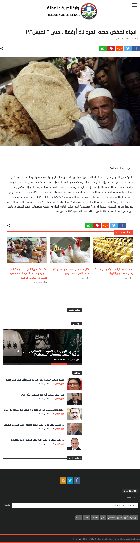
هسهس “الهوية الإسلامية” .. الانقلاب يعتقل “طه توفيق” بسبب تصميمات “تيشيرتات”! (47, 352)
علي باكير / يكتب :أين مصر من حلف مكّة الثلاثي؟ (41, 394)
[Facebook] (77, 480)
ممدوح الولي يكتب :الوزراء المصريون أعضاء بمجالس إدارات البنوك (33, 409)
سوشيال (111, 517)
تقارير (119, 517)
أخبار (118, 38)
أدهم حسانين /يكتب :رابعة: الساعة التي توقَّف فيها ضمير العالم (35, 379)
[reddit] (119, 48)
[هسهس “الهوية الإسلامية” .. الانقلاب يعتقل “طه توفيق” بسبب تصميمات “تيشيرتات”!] (42, 346)
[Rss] (63, 480)
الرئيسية (133, 517)
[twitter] (128, 48)
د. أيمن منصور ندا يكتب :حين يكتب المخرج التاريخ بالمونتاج (37, 439)
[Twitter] (70, 480)
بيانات (86, 517)
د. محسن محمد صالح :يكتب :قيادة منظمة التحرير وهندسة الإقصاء (34, 424)
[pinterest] (111, 48)
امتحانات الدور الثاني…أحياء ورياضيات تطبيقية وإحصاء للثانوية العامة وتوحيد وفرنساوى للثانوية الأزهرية (28, 273)
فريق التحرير (74, 359)
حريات (79, 517)
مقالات (95, 517)
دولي (102, 517)
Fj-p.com (77, 539)
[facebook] (136, 48)
